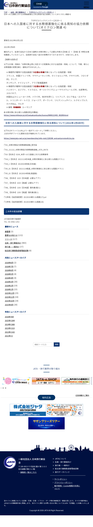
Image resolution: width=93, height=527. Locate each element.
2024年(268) (10, 324)
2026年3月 (9, 281)
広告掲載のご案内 (82, 395)
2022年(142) (10, 332)
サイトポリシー (60, 479)
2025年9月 (9, 304)
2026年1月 (9, 289)
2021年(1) (9, 336)
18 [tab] (5, 387)
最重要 (7, 231)
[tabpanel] (17, 380)
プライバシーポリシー (63, 482)
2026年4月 (9, 278)
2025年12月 (9, 293)
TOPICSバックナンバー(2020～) (41, 12)
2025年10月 (9, 300)
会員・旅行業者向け (18, 12)
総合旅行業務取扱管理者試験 (16, 250)
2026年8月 (9, 262)
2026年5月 (9, 274)
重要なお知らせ (11, 235)
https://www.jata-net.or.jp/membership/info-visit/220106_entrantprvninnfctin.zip (39, 138)
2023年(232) (10, 328)
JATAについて (60, 458)
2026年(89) (9, 316)
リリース (8, 239)
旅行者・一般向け (12, 246)
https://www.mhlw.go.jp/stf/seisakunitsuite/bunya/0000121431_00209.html (36, 115)
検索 (56, 344)
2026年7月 (9, 266)
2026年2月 (9, 285)
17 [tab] (3, 387)
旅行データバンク (62, 472)
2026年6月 (9, 270)
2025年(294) (10, 320)
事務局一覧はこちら (28, 472)
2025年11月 (9, 297)
